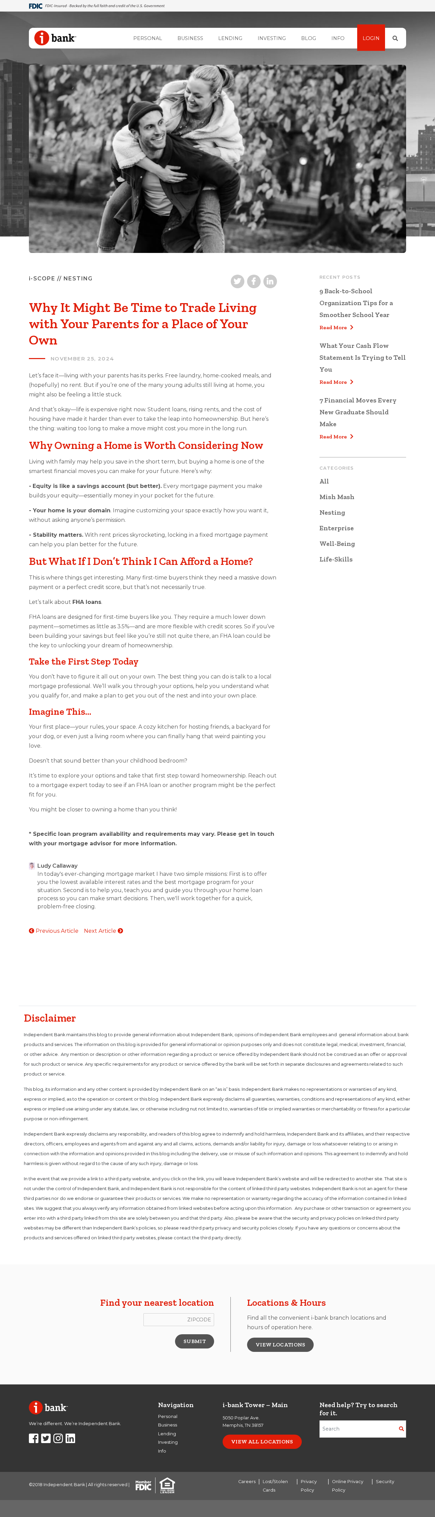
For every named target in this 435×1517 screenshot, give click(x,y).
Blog (308, 38)
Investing (272, 38)
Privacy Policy (309, 1486)
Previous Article (56, 931)
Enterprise (336, 528)
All (324, 481)
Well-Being (337, 543)
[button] (194, 1341)
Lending (230, 38)
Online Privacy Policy (347, 1486)
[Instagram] (58, 1440)
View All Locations (262, 1441)
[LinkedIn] (70, 1440)
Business (190, 38)
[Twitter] (46, 1440)
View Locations (280, 1344)
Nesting (332, 512)
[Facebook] (33, 1440)
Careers (247, 1481)
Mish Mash (336, 497)
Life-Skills (336, 559)
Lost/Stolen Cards (275, 1486)
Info (338, 38)
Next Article (101, 931)
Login (371, 38)
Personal (147, 38)
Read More (334, 327)
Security (385, 1481)
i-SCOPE (42, 278)
